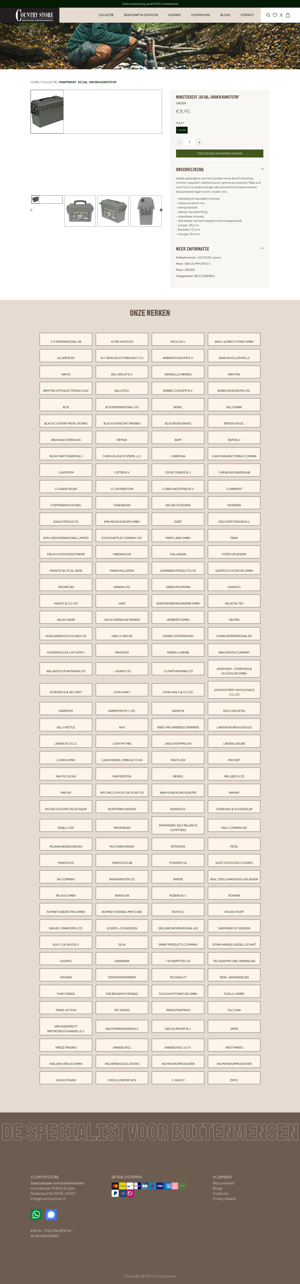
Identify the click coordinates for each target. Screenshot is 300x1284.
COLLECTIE (106, 15)
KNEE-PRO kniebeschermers (178, 727)
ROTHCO (178, 912)
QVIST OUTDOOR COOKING (234, 863)
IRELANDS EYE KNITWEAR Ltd (66, 671)
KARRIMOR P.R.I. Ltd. (122, 711)
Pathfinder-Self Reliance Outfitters (178, 827)
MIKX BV (66, 792)
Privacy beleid (224, 1198)
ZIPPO (234, 1080)
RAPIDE (178, 879)
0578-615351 (65, 1193)
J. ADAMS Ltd (122, 671)
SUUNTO (66, 961)
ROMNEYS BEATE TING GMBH (66, 912)
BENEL (178, 407)
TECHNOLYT (178, 977)
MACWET (234, 760)
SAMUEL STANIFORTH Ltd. (66, 928)
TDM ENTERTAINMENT (122, 977)
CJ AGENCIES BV (66, 489)
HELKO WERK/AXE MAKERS (122, 619)
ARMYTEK (234, 374)
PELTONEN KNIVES (122, 846)
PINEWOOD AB (122, 863)
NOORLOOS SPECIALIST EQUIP (66, 809)
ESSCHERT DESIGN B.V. (234, 521)
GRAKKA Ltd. (122, 587)
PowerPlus (178, 863)
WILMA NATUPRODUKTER (178, 1064)
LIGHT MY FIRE (122, 743)
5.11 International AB (66, 341)
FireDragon (122, 554)
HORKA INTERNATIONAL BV (234, 636)
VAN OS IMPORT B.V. (178, 1029)
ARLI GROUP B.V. (122, 374)
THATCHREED (66, 994)
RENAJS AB (122, 895)
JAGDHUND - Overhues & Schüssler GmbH (234, 671)
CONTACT (247, 15)
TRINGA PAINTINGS (178, 1010)
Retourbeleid (223, 1183)
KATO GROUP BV (234, 711)
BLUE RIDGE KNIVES (178, 423)
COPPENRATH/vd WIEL (65, 505)
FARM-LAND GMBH (178, 538)
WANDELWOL (122, 1047)
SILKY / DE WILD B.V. (65, 944)
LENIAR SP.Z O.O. (66, 743)
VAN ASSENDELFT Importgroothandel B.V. (66, 1028)
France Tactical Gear (66, 570)
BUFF (178, 440)
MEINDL (178, 776)
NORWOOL (178, 809)
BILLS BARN (234, 407)
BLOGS (225, 15)
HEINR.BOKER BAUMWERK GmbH (178, 603)
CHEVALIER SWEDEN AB (234, 472)
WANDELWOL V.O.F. (178, 1047)
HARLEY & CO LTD (66, 603)
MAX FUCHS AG (66, 776)
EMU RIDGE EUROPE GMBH (122, 521)
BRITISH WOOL (234, 423)
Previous (31, 210)
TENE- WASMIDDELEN (234, 977)
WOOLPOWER (66, 1080)
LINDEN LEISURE (234, 743)
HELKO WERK (66, 619)
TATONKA (66, 977)
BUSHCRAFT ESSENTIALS (65, 456)
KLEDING (174, 15)
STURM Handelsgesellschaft (234, 944)
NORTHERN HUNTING (122, 809)
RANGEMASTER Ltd (122, 879)
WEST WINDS (234, 1047)
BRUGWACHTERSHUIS (66, 440)
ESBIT (178, 521)
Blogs (217, 1188)
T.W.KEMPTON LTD (178, 961)
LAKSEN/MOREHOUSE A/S (234, 727)
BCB (66, 407)
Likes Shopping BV (178, 743)
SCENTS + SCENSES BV (122, 928)
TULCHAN (234, 1010)
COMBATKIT (234, 489)
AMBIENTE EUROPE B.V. (178, 358)
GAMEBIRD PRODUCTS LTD (178, 570)
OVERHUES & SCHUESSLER (234, 809)
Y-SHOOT (178, 1080)
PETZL (234, 846)
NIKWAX (234, 792)
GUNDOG (234, 587)
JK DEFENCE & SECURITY (65, 692)
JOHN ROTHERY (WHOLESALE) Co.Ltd (234, 692)
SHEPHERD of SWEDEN (234, 928)
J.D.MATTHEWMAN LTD (178, 671)
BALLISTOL (122, 390)
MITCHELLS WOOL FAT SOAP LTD (122, 792)
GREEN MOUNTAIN (178, 587)
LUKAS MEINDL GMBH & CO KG (122, 760)
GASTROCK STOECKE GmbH (234, 570)
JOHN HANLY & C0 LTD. (178, 692)
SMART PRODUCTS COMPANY (178, 944)
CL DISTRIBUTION (122, 489)
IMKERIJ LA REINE (178, 652)
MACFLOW (178, 760)
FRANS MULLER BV (122, 570)
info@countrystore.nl (48, 1198)
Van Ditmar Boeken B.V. (122, 1029)
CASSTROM (66, 472)
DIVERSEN (234, 505)
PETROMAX (178, 846)
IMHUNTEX (122, 652)
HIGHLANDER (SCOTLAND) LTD (65, 636)
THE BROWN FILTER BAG (122, 994)
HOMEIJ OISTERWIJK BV (178, 636)
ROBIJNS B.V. (178, 895)
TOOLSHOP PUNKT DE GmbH (178, 994)
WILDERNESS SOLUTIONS (122, 1064)
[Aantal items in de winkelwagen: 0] (288, 15)
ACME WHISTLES (122, 341)
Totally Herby (234, 994)
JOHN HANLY (122, 692)
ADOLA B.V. (178, 341)
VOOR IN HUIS (200, 15)
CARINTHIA (178, 456)
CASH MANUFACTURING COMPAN (234, 456)
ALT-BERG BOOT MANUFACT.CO (122, 358)
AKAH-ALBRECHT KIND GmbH (234, 341)
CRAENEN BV (122, 505)
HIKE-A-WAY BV (122, 636)
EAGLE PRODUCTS (65, 521)
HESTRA (234, 619)
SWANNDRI (122, 961)
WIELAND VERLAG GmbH (65, 1064)
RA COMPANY (66, 879)
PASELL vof (66, 828)
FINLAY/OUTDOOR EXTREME (66, 554)
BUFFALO (234, 440)
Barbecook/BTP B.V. (178, 390)
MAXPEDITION (122, 776)
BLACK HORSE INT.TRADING (122, 423)
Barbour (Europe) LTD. (234, 390)
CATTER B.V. (122, 472)
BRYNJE (122, 440)
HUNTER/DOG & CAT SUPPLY (66, 652)
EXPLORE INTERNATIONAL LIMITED (66, 538)
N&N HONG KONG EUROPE (178, 792)
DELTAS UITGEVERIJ (178, 505)
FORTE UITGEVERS (234, 554)
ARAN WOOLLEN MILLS (234, 358)
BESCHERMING (204, 276)
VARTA (234, 1029)
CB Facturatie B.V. (178, 472)
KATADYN (178, 711)
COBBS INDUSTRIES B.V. (178, 489)
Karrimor (66, 711)
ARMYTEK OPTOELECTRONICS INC (66, 390)
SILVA (122, 944)
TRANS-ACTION (66, 1010)
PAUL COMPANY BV (234, 828)
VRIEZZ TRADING (66, 1047)
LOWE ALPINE (66, 760)
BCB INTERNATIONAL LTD (122, 407)
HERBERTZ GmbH (178, 619)
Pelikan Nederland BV (65, 846)
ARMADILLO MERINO (178, 374)
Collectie (49, 82)
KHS (122, 727)
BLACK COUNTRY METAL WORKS (66, 423)
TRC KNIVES (122, 1010)
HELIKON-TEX (234, 603)
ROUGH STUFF (234, 912)
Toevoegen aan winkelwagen (219, 153)
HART (122, 603)
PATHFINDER (122, 828)
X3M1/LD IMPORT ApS (122, 1080)
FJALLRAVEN (178, 554)
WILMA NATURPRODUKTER (234, 1064)
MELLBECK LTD (234, 776)
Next (161, 210)
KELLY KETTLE (66, 727)
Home (35, 82)
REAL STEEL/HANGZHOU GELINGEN (234, 879)
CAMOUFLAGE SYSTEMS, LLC (122, 456)
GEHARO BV (66, 587)
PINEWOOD (66, 863)
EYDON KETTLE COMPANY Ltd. (122, 538)
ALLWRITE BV (65, 358)
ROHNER (234, 895)
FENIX (234, 538)
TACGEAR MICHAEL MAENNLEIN (234, 961)
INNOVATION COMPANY (234, 652)
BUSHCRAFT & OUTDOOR (141, 15)
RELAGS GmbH (66, 895)
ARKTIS (65, 374)
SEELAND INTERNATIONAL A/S (178, 928)
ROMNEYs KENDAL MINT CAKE (122, 912)
